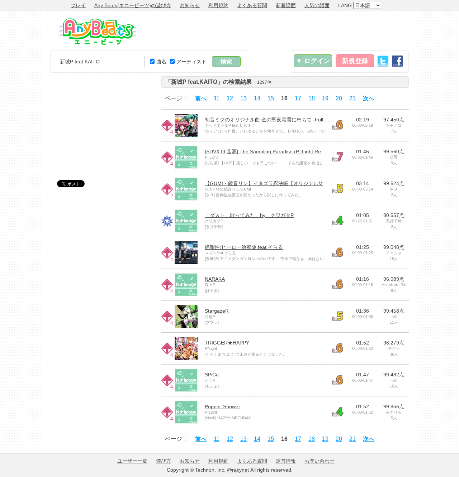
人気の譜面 (317, 5)
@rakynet (238, 470)
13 (243, 98)
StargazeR (217, 311)
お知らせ (190, 5)
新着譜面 (286, 5)
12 (230, 98)
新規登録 (355, 60)
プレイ (78, 5)
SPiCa (212, 374)
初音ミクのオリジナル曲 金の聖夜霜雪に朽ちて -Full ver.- (270, 119)
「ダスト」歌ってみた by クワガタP (249, 215)
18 (311, 98)
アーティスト (191, 61)
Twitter (383, 61)
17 (298, 98)
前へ (201, 98)
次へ (368, 98)
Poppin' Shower (222, 406)
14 (257, 98)
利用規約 (218, 5)
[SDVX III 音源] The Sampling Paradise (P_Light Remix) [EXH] (275, 151)
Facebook (397, 61)
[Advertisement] (278, 31)
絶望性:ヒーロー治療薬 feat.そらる (244, 247)
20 (339, 98)
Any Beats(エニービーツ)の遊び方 (132, 5)
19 (325, 98)
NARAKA (215, 279)
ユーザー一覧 (132, 461)
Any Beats (97, 31)
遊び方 (163, 461)
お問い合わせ (319, 461)
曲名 (161, 61)
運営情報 (286, 461)
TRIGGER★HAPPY (227, 343)
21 (352, 98)
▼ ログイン (313, 60)
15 (271, 98)
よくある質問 (252, 5)
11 (216, 98)
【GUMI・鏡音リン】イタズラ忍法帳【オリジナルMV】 (268, 183)
